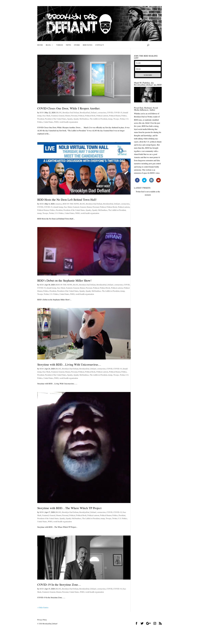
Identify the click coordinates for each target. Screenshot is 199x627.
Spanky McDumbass (81, 119)
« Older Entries (42, 607)
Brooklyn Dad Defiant (71, 112)
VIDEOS (59, 45)
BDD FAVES (87, 45)
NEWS (68, 45)
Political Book (90, 115)
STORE (77, 45)
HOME (40, 45)
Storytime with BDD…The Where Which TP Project (69, 508)
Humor (67, 115)
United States (48, 122)
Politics (124, 115)
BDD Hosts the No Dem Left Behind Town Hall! (67, 199)
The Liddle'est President (98, 119)
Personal (74, 115)
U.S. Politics (59, 213)
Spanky (70, 119)
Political (81, 115)
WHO (56, 122)
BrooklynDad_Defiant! (88, 112)
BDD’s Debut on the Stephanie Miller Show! (64, 280)
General (61, 115)
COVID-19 (118, 112)
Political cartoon (102, 115)
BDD (42, 112)
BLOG (48, 45)
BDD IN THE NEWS (71, 203)
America (59, 203)
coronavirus (102, 112)
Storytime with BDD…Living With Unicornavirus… (69, 364)
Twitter (122, 119)
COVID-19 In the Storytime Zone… (59, 584)
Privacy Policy (42, 620)
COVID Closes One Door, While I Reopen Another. (68, 108)
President (40, 119)
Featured (54, 115)
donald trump (58, 207)
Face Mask (46, 115)
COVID (110, 112)
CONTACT (99, 45)
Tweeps (116, 119)
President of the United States (55, 119)
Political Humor (114, 115)
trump (110, 119)
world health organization (69, 122)
